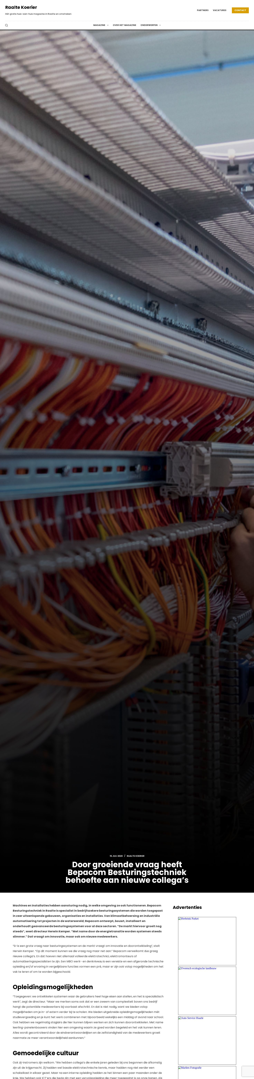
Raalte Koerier (21, 7)
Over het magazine (124, 25)
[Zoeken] (6, 25)
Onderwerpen (149, 25)
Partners (203, 10)
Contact (240, 10)
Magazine (99, 25)
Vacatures (219, 10)
